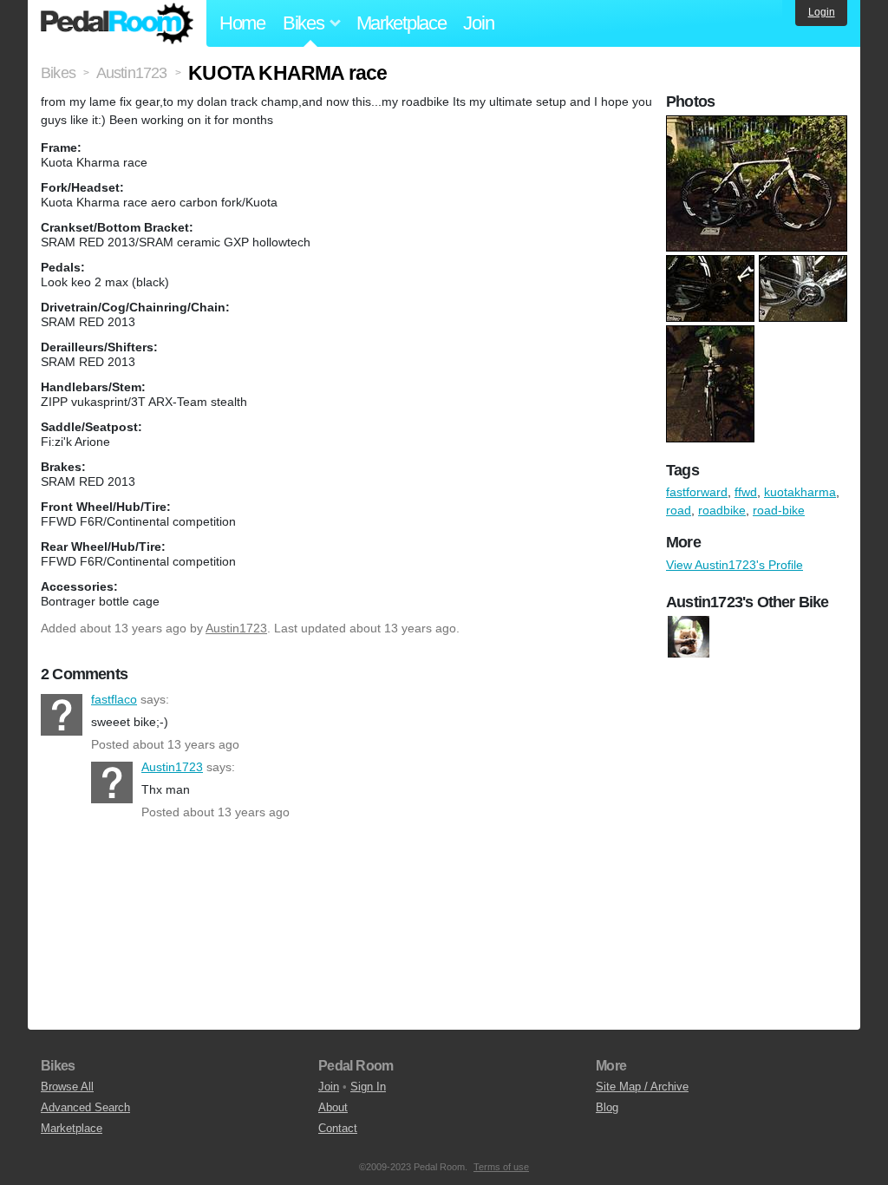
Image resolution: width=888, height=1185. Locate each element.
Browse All (67, 1086)
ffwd (746, 492)
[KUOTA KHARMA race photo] (759, 124)
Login (821, 12)
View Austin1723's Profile (734, 565)
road (678, 510)
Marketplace (401, 23)
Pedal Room (117, 23)
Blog (607, 1107)
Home (242, 23)
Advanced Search (85, 1107)
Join (478, 23)
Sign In (368, 1086)
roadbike (722, 510)
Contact (337, 1128)
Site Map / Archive (642, 1086)
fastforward (697, 492)
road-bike (779, 510)
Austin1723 (236, 628)
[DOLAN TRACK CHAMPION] (688, 637)
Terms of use (501, 1167)
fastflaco (61, 715)
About (333, 1107)
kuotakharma (800, 492)
